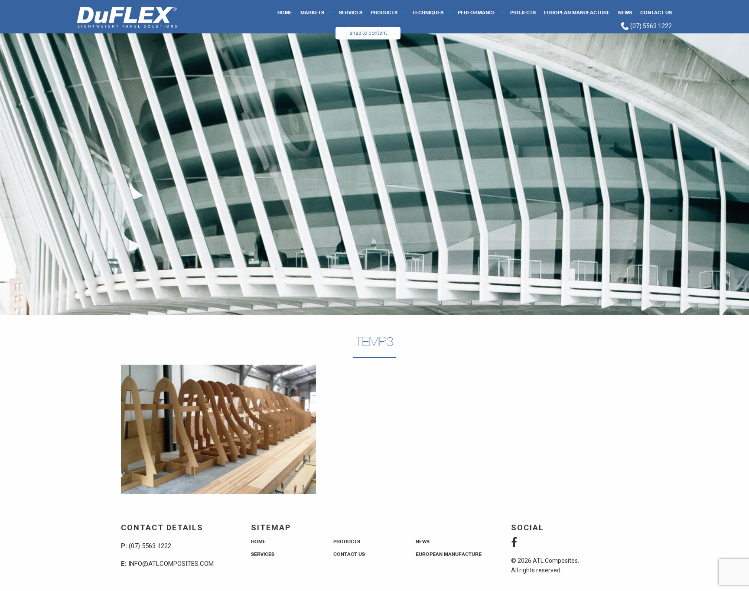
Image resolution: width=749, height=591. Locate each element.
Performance (476, 12)
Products (384, 12)
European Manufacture (577, 12)
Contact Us (656, 12)
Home (284, 12)
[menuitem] (285, 12)
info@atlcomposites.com (171, 564)
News (625, 12)
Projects (523, 12)
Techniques (427, 12)
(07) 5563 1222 (650, 26)
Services (350, 12)
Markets (312, 12)
